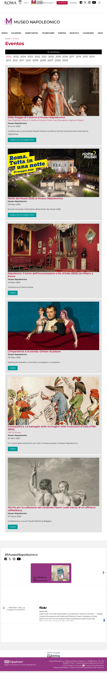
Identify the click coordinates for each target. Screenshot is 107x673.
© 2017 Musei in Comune (72, 665)
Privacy (87, 665)
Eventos (62, 33)
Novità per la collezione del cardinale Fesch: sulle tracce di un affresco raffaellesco (52, 509)
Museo (5, 33)
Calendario (88, 33)
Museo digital (31, 33)
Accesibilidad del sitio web (86, 667)
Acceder (73, 3)
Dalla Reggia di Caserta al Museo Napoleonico (36, 117)
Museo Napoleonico (37, 22)
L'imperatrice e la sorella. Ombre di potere (34, 351)
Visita (100, 33)
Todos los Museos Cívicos (42, 3)
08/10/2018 (71, 616)
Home (7, 39)
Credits (72, 667)
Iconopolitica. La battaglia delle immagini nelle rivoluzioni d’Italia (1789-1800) (52, 428)
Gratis (13, 293)
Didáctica (74, 33)
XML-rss (101, 667)
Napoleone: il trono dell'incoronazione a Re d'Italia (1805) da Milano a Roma (50, 275)
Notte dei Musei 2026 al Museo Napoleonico (35, 198)
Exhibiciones (48, 33)
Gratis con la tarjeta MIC (22, 140)
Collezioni (16, 33)
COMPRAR (62, 3)
